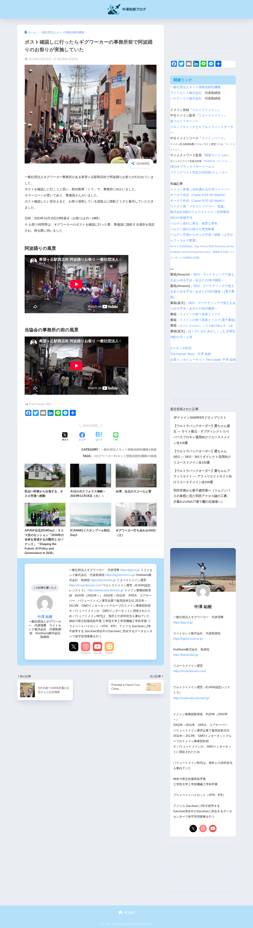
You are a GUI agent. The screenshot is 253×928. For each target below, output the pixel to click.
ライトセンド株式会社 (186, 93)
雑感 (154, 449)
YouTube (97, 653)
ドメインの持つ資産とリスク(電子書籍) (207, 320)
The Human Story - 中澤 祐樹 (190, 354)
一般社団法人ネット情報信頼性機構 (124, 449)
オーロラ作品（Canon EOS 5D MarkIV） (198, 195)
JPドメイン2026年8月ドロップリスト (199, 417)
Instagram (85, 653)
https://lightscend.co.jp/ (120, 575)
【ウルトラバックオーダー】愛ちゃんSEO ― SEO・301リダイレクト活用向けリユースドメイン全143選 (202, 456)
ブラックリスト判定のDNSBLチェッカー (199, 172)
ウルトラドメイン (204, 110)
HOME (129, 912)
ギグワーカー (105, 456)
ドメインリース (213, 138)
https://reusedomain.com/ (85, 585)
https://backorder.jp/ (103, 580)
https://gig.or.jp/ (130, 570)
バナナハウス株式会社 (186, 98)
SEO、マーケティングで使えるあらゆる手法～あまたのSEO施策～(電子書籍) (202, 291)
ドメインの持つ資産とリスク (200, 314)
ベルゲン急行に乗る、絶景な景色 (193, 223)
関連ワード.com (216, 155)
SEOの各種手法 (181, 217)
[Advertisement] (203, 39)
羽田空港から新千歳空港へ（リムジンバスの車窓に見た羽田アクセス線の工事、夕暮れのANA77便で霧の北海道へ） (201, 496)
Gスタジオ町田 (181, 348)
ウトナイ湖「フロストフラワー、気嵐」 (198, 206)
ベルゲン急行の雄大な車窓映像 (192, 229)
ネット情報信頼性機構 (132, 456)
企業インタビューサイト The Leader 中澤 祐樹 (203, 359)
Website (109, 653)
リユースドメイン (211, 115)
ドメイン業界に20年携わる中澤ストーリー (200, 189)
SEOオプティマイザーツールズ (192, 166)
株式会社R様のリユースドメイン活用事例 (199, 212)
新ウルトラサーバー (184, 121)
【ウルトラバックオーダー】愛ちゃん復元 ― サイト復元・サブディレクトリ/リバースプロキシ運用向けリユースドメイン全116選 (201, 434)
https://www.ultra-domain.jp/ (106, 590)
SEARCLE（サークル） (217, 161)
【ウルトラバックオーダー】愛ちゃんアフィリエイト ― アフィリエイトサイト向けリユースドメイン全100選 (202, 476)
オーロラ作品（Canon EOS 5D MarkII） (198, 200)
